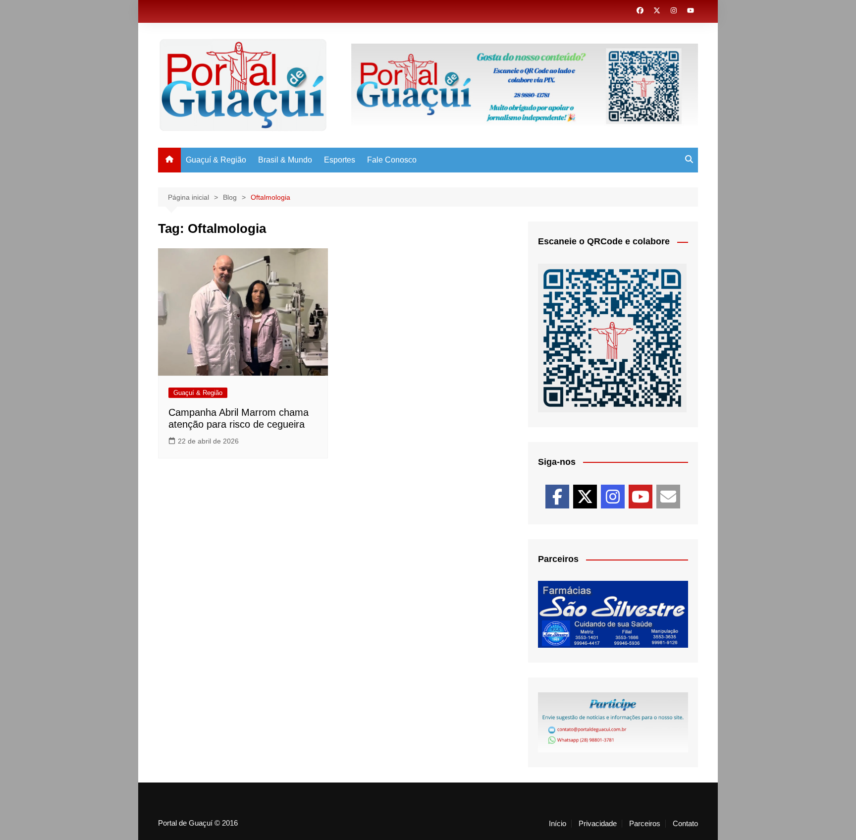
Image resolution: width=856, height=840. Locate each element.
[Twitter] (585, 496)
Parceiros (644, 824)
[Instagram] (613, 496)
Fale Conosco (392, 160)
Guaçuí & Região (216, 160)
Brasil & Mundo (285, 160)
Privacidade (598, 824)
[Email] (668, 496)
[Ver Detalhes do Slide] (613, 614)
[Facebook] (557, 496)
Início (557, 824)
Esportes (339, 160)
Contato (685, 824)
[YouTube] (640, 496)
